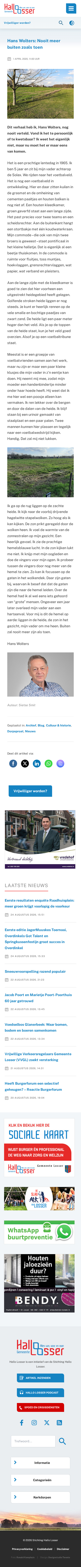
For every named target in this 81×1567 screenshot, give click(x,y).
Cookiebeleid (44, 1549)
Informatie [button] (42, 1463)
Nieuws (30, 731)
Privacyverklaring (22, 1549)
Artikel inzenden (38, 1378)
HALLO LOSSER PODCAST (42, 1392)
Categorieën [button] (42, 1480)
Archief (31, 725)
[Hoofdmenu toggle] (71, 8)
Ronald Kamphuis (26, 1557)
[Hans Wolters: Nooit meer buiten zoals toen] (40, 94)
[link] (71, 22)
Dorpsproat (15, 731)
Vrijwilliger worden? (30, 791)
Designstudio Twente (59, 1557)
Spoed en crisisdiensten (41, 1407)
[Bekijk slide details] (40, 839)
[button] (61, 23)
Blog (41, 725)
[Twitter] (47, 1423)
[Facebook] (22, 1423)
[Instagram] (34, 1423)
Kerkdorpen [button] (42, 1497)
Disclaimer (63, 1549)
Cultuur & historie (58, 725)
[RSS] (59, 1423)
